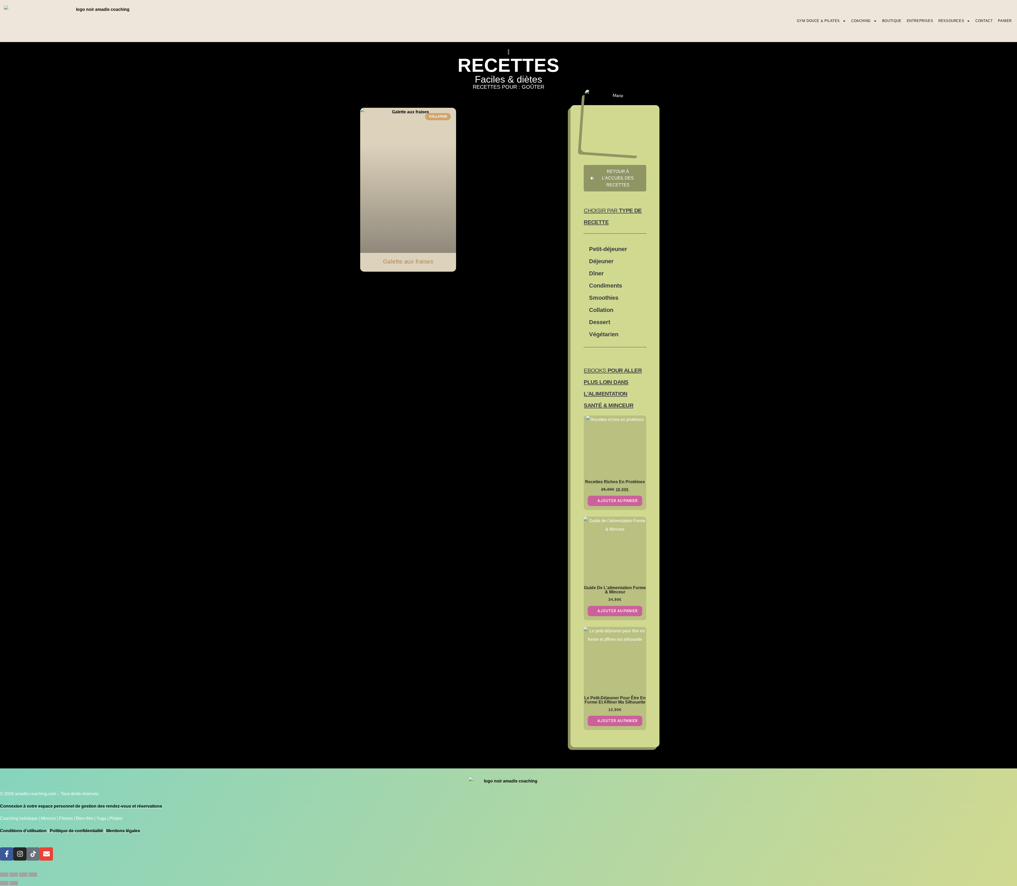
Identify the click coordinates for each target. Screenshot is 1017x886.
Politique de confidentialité (76, 831)
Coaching (861, 21)
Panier (1005, 21)
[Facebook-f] (6, 854)
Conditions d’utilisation (23, 831)
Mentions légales (123, 831)
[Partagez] (23, 874)
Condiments (605, 285)
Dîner (596, 273)
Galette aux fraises (408, 261)
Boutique (892, 21)
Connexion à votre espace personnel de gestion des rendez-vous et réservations (81, 806)
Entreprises (920, 21)
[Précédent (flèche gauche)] (4, 883)
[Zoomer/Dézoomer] (4, 874)
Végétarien (603, 334)
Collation (601, 310)
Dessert (599, 322)
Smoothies (603, 297)
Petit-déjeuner (608, 249)
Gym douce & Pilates (818, 21)
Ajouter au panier (617, 501)
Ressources (951, 21)
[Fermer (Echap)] (33, 874)
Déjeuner (601, 261)
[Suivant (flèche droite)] (14, 883)
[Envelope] (46, 854)
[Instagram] (19, 854)
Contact (984, 21)
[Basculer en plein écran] (14, 874)
